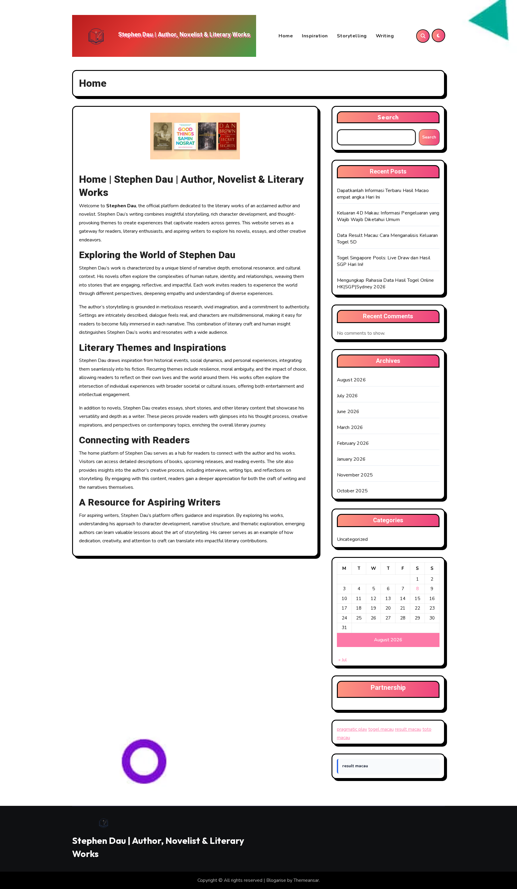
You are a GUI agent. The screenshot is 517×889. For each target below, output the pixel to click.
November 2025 (355, 475)
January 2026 (351, 459)
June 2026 (348, 411)
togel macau (381, 729)
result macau (408, 729)
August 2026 (351, 380)
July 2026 (347, 395)
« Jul (342, 660)
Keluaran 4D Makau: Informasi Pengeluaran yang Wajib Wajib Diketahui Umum (388, 216)
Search (388, 117)
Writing (385, 36)
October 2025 (352, 491)
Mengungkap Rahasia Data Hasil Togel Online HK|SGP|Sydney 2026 (385, 283)
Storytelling (352, 36)
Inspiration (315, 36)
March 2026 (350, 427)
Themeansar (306, 880)
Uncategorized (352, 539)
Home (286, 36)
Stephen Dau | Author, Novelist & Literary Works (184, 34)
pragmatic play (352, 729)
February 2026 (353, 443)
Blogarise (276, 880)
